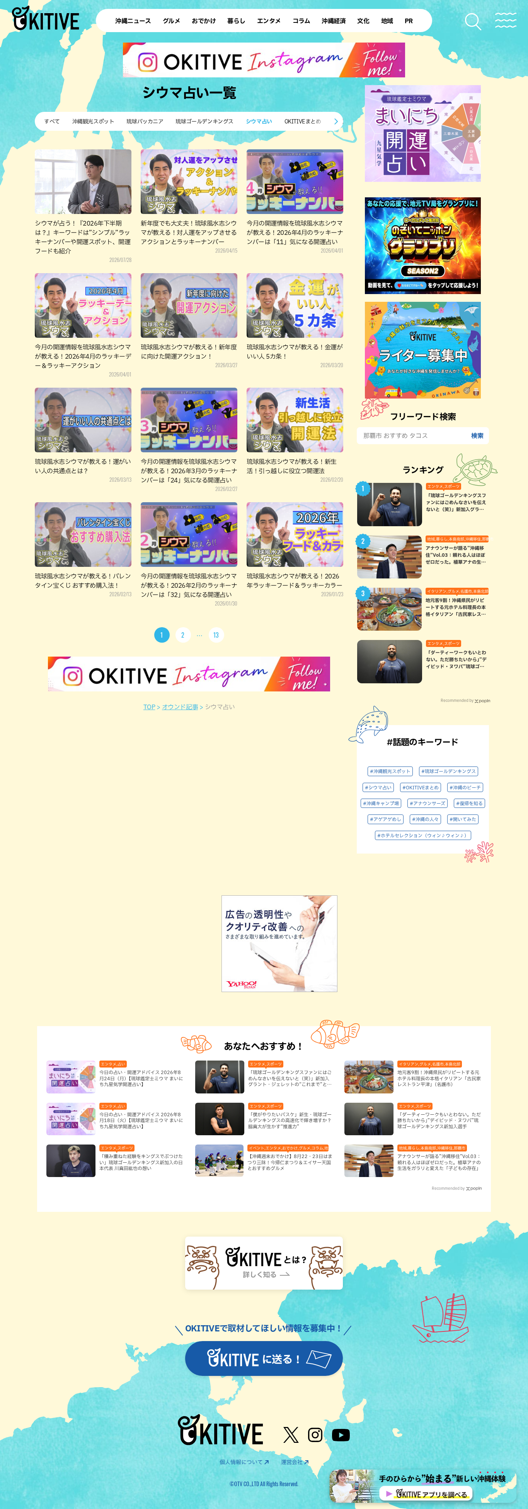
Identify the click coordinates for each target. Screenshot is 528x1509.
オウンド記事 (180, 707)
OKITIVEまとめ (302, 121)
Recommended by (457, 700)
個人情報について (241, 1462)
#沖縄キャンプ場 (381, 803)
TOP (149, 707)
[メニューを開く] (505, 20)
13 (216, 635)
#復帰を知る (469, 803)
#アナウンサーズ (427, 803)
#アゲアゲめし (385, 819)
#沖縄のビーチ (465, 787)
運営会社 (292, 1462)
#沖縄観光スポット (390, 771)
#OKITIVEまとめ (420, 787)
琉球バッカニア (144, 121)
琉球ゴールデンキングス (204, 121)
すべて (52, 121)
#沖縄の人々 (425, 819)
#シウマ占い (378, 787)
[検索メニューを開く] (473, 22)
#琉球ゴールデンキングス (448, 771)
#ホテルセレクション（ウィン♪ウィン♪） (423, 835)
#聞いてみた (463, 819)
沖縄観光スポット (93, 121)
